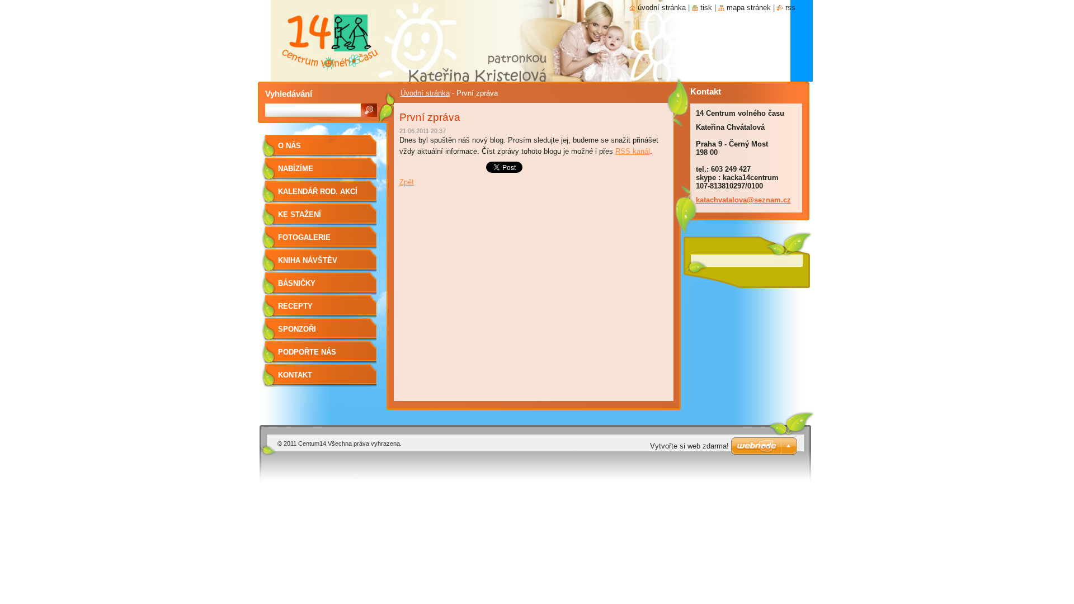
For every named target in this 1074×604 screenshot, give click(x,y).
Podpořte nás (307, 352)
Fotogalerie (304, 237)
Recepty (295, 306)
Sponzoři (297, 329)
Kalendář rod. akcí (317, 191)
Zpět (406, 182)
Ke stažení (299, 214)
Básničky (296, 283)
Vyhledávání (288, 93)
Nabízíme (295, 168)
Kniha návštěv (307, 260)
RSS (790, 7)
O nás (289, 145)
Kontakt (295, 375)
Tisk (706, 7)
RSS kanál (632, 151)
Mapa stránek (749, 7)
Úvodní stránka (425, 93)
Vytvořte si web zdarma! (689, 446)
